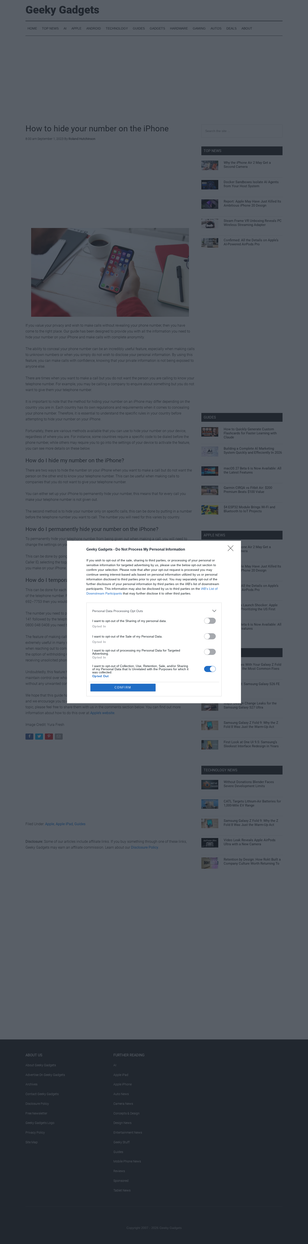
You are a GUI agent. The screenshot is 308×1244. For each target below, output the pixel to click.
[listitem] (154, 610)
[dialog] (154, 622)
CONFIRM (123, 687)
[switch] (210, 621)
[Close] (232, 549)
